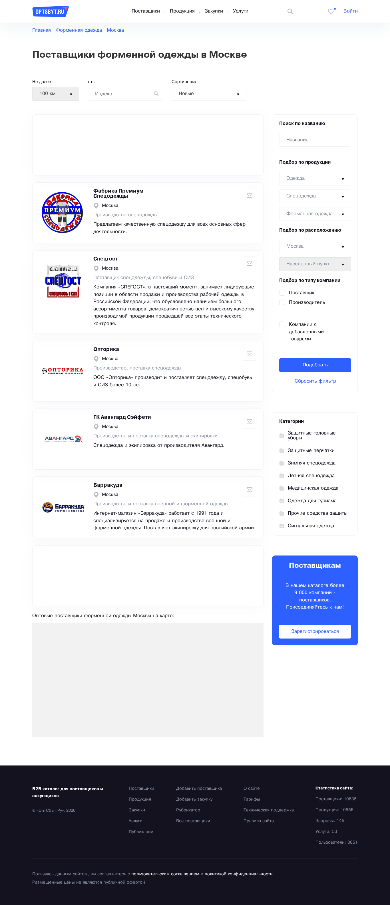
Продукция (182, 11)
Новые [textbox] (186, 94)
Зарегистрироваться (315, 631)
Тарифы (252, 799)
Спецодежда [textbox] (301, 196)
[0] (331, 11)
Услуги (240, 11)
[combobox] (55, 94)
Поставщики (146, 11)
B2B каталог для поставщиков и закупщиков (67, 792)
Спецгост (105, 259)
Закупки (214, 11)
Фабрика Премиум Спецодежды (118, 194)
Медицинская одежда (313, 488)
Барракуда (107, 485)
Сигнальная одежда (311, 526)
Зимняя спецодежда (311, 463)
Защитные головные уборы (312, 435)
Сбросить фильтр (315, 381)
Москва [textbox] (294, 246)
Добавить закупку (194, 799)
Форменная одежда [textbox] (309, 214)
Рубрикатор (188, 810)
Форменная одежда (79, 30)
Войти (350, 11)
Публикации (141, 832)
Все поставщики (193, 821)
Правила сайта (259, 821)
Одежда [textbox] (295, 178)
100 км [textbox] (47, 94)
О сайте (252, 789)
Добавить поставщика (199, 789)
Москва (115, 30)
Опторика (106, 349)
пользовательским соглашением (165, 874)
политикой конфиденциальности (239, 874)
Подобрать (315, 365)
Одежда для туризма (312, 501)
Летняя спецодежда (311, 476)
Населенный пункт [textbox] (308, 264)
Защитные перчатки (311, 451)
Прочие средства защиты (317, 513)
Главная (41, 30)
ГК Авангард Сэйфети (122, 417)
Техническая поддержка (269, 810)
